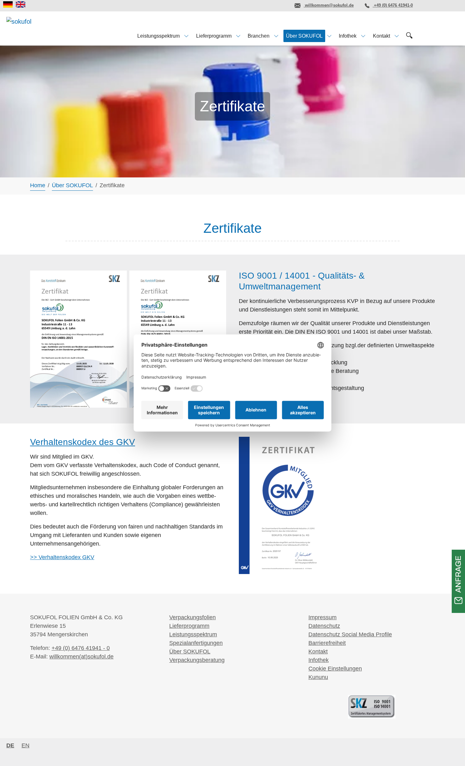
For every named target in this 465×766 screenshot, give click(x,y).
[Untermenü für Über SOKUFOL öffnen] (329, 36)
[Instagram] (263, 5)
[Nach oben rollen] (450, 751)
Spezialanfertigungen (196, 643)
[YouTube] (280, 5)
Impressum (322, 617)
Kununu (318, 677)
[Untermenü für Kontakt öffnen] (397, 36)
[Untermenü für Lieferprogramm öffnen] (238, 36)
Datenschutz (324, 626)
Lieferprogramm (189, 626)
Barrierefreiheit (327, 643)
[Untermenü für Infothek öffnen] (363, 36)
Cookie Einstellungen (335, 668)
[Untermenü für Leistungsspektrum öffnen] (186, 36)
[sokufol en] (20, 4)
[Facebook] (245, 5)
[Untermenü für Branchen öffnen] (276, 36)
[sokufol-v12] (31, 28)
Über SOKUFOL (189, 651)
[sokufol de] (8, 4)
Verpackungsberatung (197, 660)
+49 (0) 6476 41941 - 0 (81, 648)
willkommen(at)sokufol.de (81, 656)
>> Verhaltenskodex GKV (62, 557)
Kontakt (318, 651)
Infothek (318, 660)
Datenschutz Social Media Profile (350, 634)
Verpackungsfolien (192, 617)
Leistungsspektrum (193, 634)
